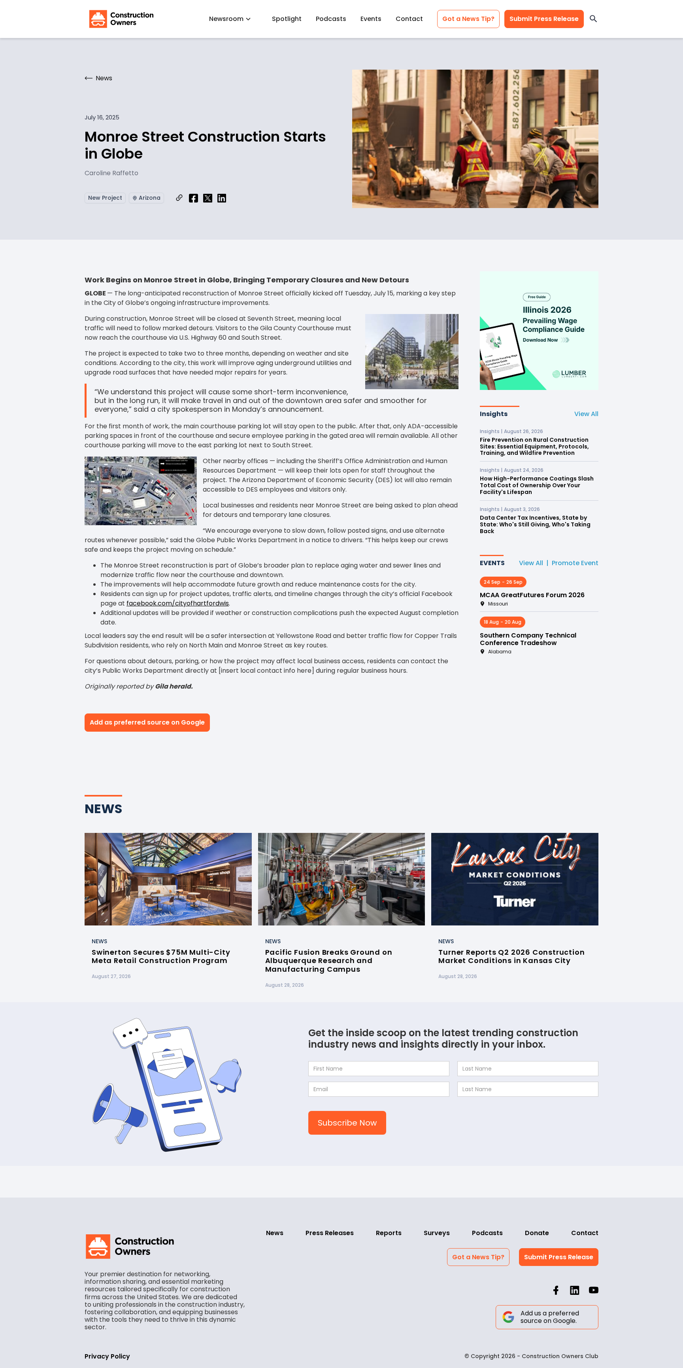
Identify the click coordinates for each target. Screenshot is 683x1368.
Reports (389, 1233)
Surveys (437, 1233)
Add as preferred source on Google (147, 722)
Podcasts (331, 19)
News (274, 1233)
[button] (233, 19)
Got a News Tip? (468, 18)
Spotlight (287, 19)
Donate (537, 1233)
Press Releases (330, 1233)
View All (586, 414)
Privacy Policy (107, 1356)
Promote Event (575, 563)
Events (370, 19)
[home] (121, 19)
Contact (409, 19)
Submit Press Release (544, 18)
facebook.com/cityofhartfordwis (177, 603)
